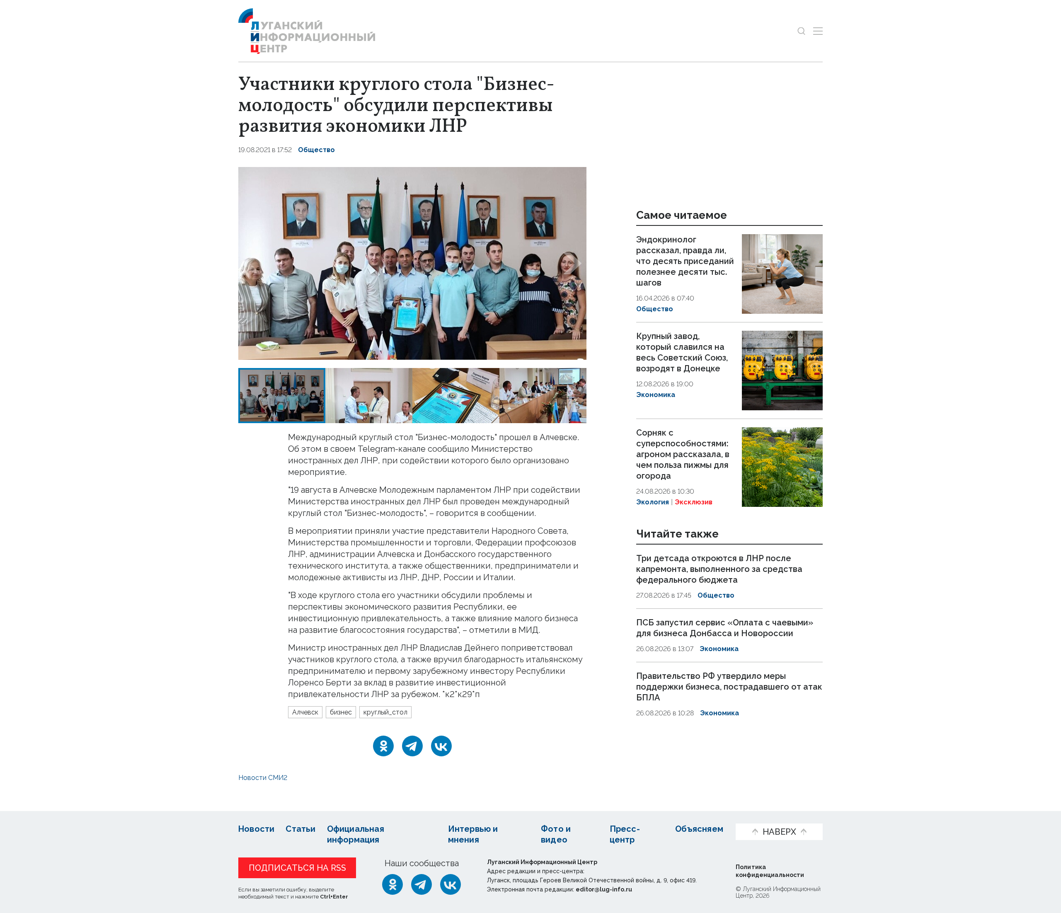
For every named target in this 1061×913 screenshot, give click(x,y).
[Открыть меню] (818, 31)
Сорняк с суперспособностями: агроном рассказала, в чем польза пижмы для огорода (682, 454)
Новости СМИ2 (262, 778)
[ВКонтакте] (441, 746)
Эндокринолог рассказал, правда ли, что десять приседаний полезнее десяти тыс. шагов (685, 261)
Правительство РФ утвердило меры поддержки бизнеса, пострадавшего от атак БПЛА (729, 686)
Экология (652, 502)
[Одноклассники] (383, 746)
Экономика (655, 395)
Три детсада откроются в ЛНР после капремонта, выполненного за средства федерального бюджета (719, 569)
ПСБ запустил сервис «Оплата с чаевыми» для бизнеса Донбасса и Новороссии (724, 628)
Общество (316, 150)
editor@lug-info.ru (604, 889)
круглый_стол (385, 712)
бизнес (341, 712)
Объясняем (699, 829)
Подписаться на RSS (297, 868)
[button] (252, 263)
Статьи (300, 829)
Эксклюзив (693, 502)
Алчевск (305, 712)
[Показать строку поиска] (801, 31)
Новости (256, 829)
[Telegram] (412, 746)
